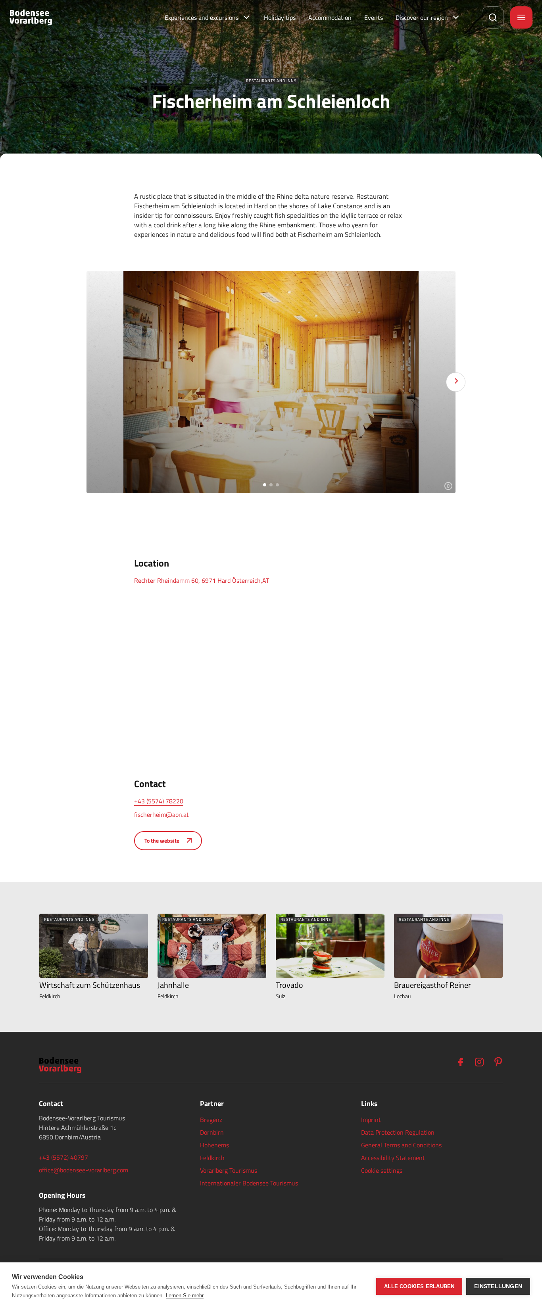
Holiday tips (280, 17)
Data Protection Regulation (397, 1132)
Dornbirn (212, 1132)
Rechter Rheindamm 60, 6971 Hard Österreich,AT (201, 580)
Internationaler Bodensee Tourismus (249, 1183)
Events (373, 17)
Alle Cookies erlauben (419, 1286)
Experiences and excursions (201, 17)
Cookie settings (381, 1170)
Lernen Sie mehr (185, 1295)
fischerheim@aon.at (161, 814)
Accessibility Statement (393, 1157)
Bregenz (211, 1119)
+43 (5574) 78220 (158, 801)
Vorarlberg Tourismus (228, 1170)
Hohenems (214, 1145)
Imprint (371, 1119)
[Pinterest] (498, 1062)
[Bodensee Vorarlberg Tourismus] (31, 17)
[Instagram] (479, 1062)
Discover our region (422, 17)
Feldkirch (212, 1157)
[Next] (455, 382)
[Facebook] (460, 1062)
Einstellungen (498, 1286)
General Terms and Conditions (401, 1145)
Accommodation (330, 17)
